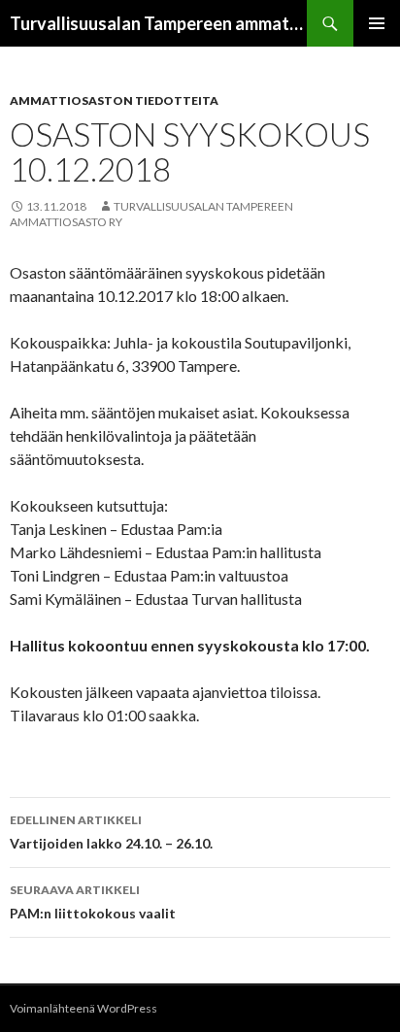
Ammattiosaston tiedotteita (114, 100)
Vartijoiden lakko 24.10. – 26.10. (111, 832)
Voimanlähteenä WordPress (83, 1008)
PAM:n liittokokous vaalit (93, 901)
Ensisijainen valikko (376, 23)
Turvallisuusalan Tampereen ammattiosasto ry (158, 23)
